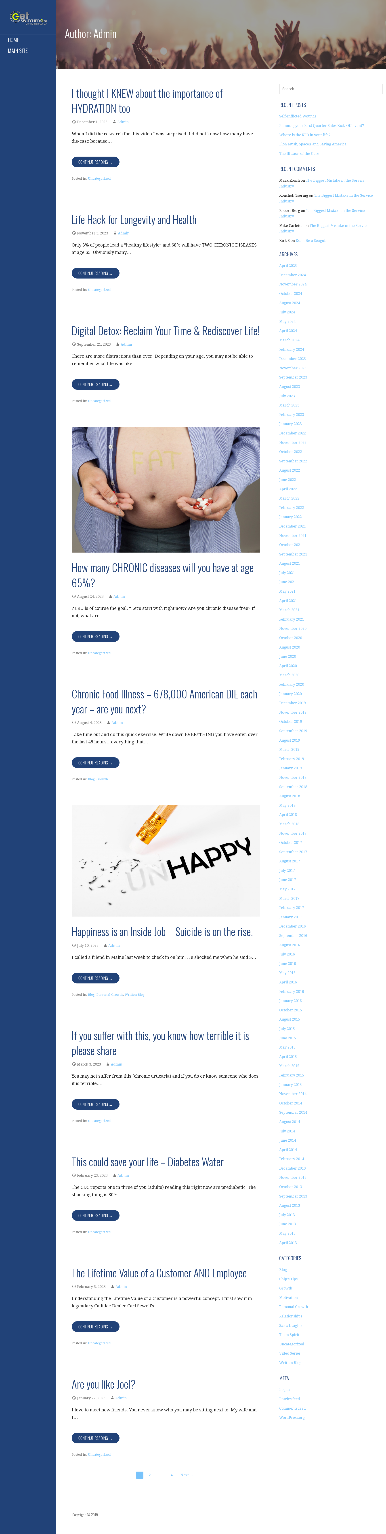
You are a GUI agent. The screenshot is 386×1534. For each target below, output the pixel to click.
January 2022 (290, 517)
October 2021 (290, 545)
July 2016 (287, 954)
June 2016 (287, 964)
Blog (91, 779)
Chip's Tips (288, 1279)
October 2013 (290, 1187)
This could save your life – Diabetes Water (148, 1161)
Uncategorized (99, 178)
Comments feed (292, 1408)
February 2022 (291, 508)
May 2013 (287, 1233)
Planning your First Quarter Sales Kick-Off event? (321, 125)
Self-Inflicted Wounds (297, 116)
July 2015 (287, 1029)
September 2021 (293, 554)
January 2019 (290, 768)
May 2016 (287, 973)
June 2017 (287, 880)
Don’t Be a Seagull (311, 240)
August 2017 (289, 861)
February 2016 (291, 991)
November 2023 (292, 368)
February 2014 (291, 1159)
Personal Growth (109, 994)
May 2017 (287, 889)
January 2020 (290, 694)
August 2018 (289, 796)
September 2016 (293, 936)
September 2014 (293, 1112)
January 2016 (290, 1001)
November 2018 (292, 777)
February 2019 (291, 759)
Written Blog (135, 994)
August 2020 (289, 647)
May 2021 (287, 591)
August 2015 (289, 1019)
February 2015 (291, 1075)
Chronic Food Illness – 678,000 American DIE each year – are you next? (164, 701)
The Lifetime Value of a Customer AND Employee (159, 1273)
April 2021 (288, 601)
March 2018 (289, 824)
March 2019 (289, 749)
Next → (186, 1475)
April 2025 (288, 266)
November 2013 (292, 1177)
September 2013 (293, 1196)
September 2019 (293, 731)
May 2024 (287, 321)
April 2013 (288, 1243)
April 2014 (288, 1150)
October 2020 (290, 638)
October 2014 (290, 1103)
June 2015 (287, 1038)
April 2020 (288, 666)
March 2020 (289, 675)
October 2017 (290, 842)
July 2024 (287, 312)
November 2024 (292, 284)
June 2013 (287, 1224)
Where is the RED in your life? (304, 135)
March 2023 (289, 405)
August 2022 (289, 470)
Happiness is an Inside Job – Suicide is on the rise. (162, 931)
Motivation (288, 1298)
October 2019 (290, 721)
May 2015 (287, 1047)
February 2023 (291, 415)
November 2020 (292, 628)
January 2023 (290, 424)
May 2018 (287, 805)
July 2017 (287, 870)
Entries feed (289, 1399)
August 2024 (289, 303)
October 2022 (290, 452)
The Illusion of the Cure (299, 153)
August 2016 (289, 945)
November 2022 (292, 442)
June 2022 (287, 480)
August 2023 (289, 387)
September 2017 (293, 852)
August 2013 (289, 1205)
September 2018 (293, 787)
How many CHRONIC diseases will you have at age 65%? (163, 574)
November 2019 (292, 712)
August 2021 (289, 563)
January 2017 (290, 917)
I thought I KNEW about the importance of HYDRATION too (147, 100)
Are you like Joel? (104, 1384)
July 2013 (287, 1215)
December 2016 (292, 926)
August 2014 (289, 1122)
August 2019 (289, 740)
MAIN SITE (18, 50)
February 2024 (291, 349)
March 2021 (289, 610)
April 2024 (288, 331)
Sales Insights (290, 1325)
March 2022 (289, 498)
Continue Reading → (95, 162)
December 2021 (292, 526)
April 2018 (288, 815)
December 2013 (292, 1168)
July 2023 (287, 396)
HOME (13, 40)
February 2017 (291, 908)
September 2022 (293, 461)
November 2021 (292, 536)
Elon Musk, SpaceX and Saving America (312, 144)
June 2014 (287, 1140)
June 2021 (287, 582)
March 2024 (289, 340)
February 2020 (291, 684)
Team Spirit (289, 1335)
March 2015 (289, 1066)
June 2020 (287, 656)
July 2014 (287, 1131)
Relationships (290, 1316)
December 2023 (292, 359)
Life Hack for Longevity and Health (134, 219)
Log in (284, 1389)
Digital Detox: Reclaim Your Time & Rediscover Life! (166, 330)
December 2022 (292, 433)
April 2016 (288, 982)
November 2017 (292, 833)
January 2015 (290, 1085)
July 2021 (287, 573)
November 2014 (292, 1094)
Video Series (289, 1353)
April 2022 (288, 489)
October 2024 (290, 293)
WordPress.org (292, 1417)
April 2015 (288, 1057)
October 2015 (290, 1010)
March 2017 (289, 898)
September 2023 (293, 377)
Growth (102, 779)
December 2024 (292, 275)
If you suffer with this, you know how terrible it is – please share (164, 1042)
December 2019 (292, 703)
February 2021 (291, 619)
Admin (123, 122)
